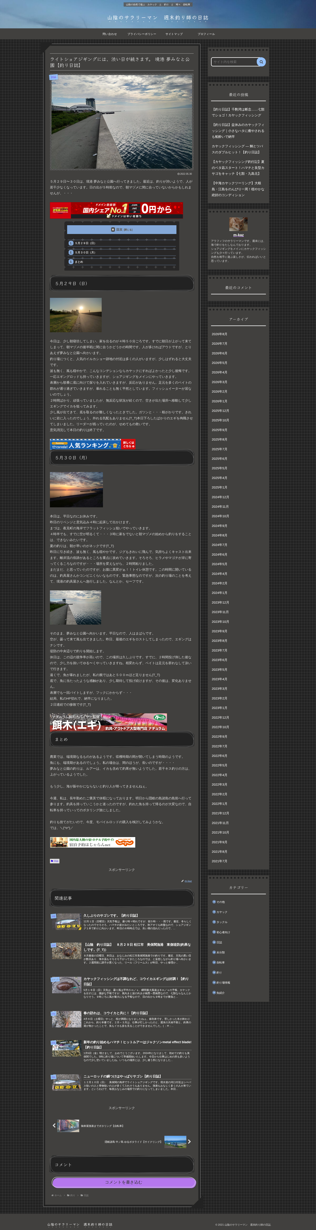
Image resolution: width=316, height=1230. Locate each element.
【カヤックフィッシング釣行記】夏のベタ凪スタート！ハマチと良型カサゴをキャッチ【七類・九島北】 (238, 167)
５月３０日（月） (86, 252)
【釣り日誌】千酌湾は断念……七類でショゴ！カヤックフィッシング (238, 112)
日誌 (56, 861)
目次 (119, 229)
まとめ (79, 261)
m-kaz (238, 235)
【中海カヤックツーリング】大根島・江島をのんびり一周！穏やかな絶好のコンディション (238, 189)
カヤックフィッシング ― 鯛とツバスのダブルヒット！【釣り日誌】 (237, 149)
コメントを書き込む (123, 1182)
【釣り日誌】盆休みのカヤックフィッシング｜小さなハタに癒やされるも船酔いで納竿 (238, 130)
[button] (261, 61)
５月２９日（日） (86, 243)
